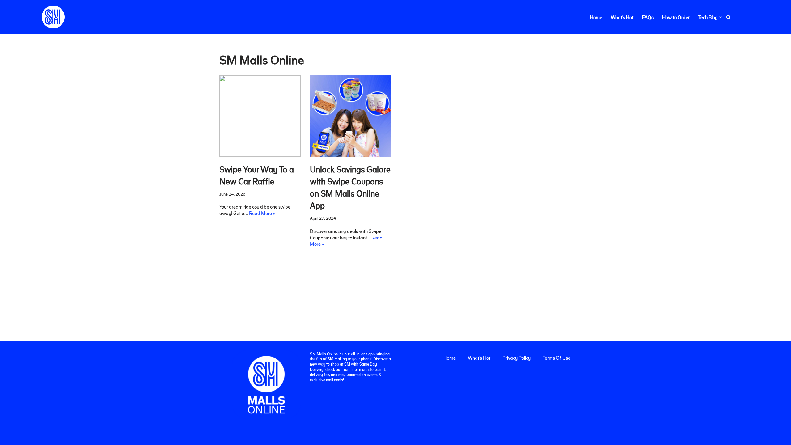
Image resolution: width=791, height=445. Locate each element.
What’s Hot (622, 17)
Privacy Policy (516, 358)
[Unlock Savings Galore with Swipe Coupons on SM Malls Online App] (350, 116)
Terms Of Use (556, 358)
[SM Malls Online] (53, 17)
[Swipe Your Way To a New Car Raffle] (260, 116)
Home (596, 17)
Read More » (262, 213)
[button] (720, 17)
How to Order (676, 17)
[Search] (728, 17)
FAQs (648, 17)
